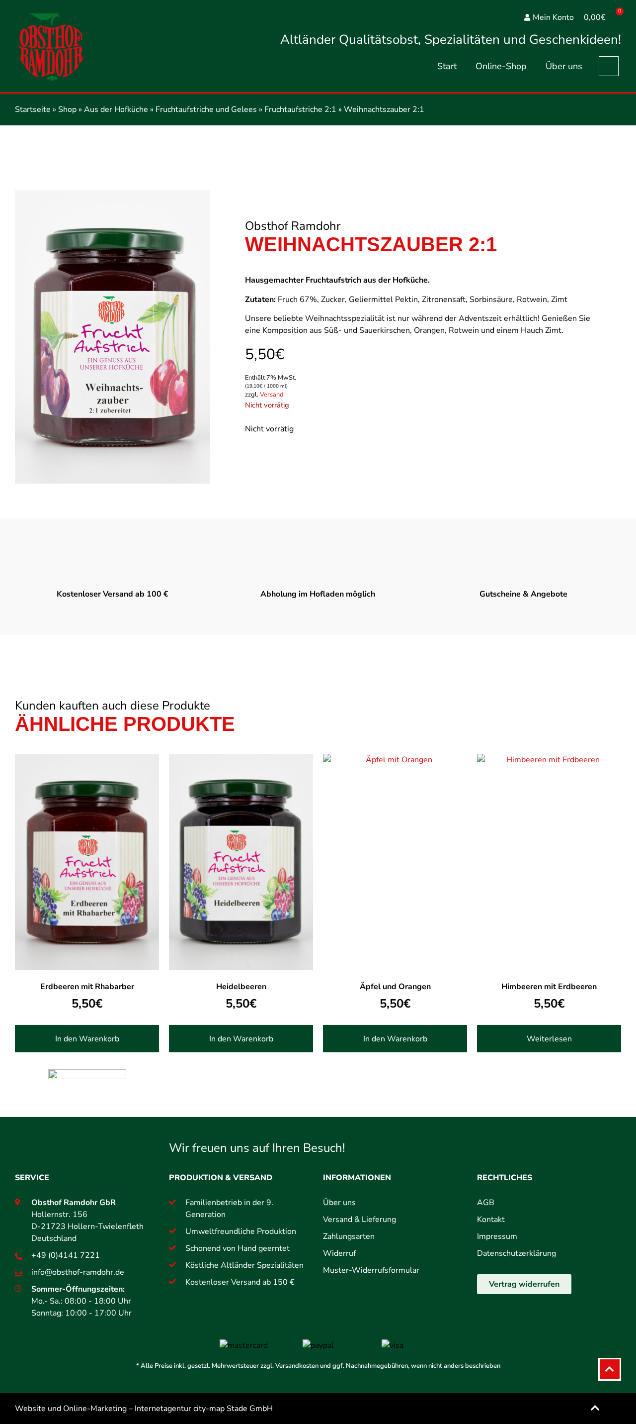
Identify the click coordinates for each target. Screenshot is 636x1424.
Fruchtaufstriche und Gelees (206, 109)
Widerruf (339, 1253)
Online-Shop (501, 66)
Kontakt (491, 1219)
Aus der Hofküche (116, 109)
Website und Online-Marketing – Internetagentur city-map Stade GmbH (144, 1408)
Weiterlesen (549, 1038)
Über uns (564, 66)
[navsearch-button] (609, 66)
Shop (67, 109)
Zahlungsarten (349, 1236)
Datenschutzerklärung (516, 1253)
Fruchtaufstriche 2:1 (300, 109)
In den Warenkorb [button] (87, 1038)
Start (447, 66)
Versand (271, 394)
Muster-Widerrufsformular (371, 1270)
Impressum (497, 1236)
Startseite (33, 109)
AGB (485, 1202)
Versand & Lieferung (359, 1219)
